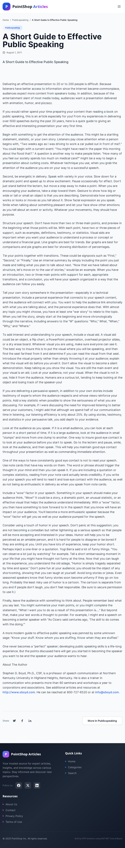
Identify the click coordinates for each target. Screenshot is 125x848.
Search (72, 773)
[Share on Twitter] (14, 721)
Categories (75, 767)
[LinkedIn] (37, 785)
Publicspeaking (12, 27)
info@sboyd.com (107, 692)
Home (71, 761)
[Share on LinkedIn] (30, 721)
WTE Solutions (88, 838)
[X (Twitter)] (28, 785)
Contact (10, 810)
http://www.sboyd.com (19, 692)
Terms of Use (14, 821)
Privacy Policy (14, 816)
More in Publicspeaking (102, 720)
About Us (11, 804)
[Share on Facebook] (22, 721)
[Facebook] (18, 785)
